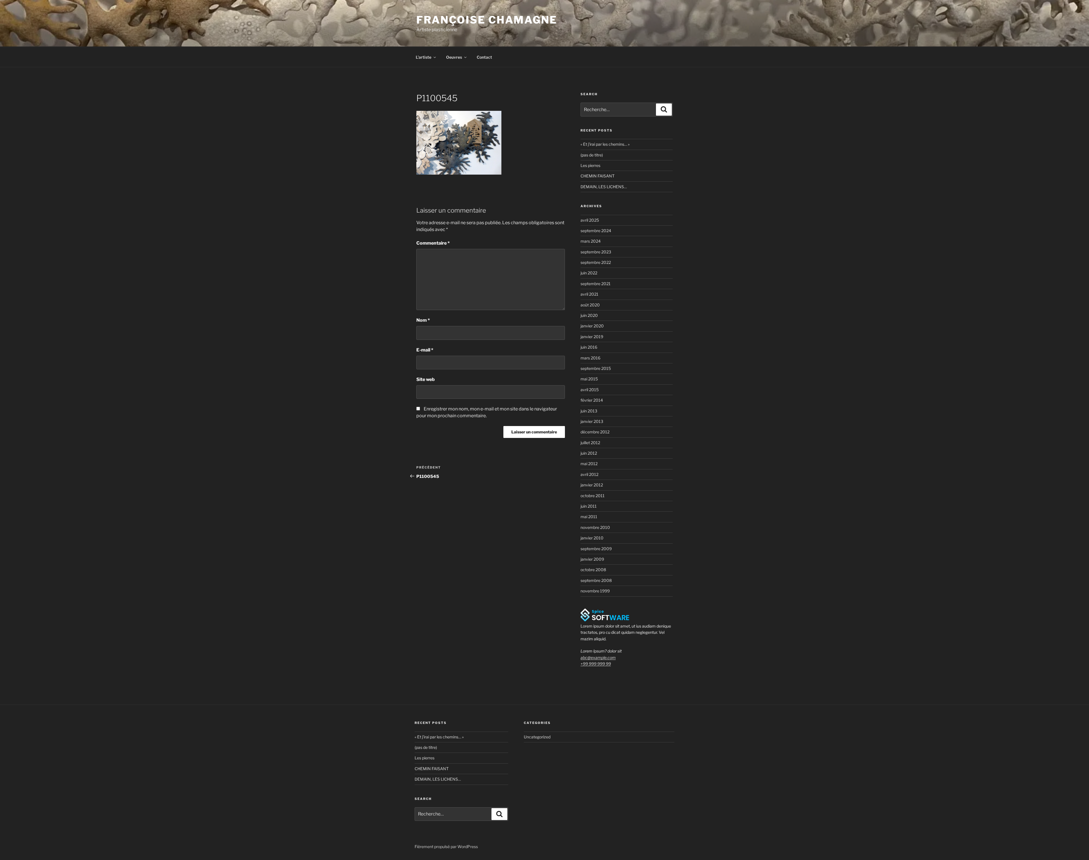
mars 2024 (591, 241)
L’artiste (423, 57)
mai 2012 (589, 463)
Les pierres (590, 165)
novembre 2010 (595, 527)
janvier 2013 (592, 421)
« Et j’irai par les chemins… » (605, 144)
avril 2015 (590, 389)
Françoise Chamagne (486, 20)
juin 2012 (589, 453)
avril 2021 (589, 294)
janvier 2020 (592, 325)
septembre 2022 (596, 262)
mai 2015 (589, 378)
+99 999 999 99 (596, 663)
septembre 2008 (596, 580)
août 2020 (590, 304)
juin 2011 (589, 506)
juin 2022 (589, 272)
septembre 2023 (596, 251)
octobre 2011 (593, 495)
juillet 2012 (590, 442)
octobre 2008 (593, 569)
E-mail (424, 350)
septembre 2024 (596, 230)
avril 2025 (590, 220)
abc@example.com (598, 657)
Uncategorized (537, 736)
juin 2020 (589, 315)
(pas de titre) (592, 154)
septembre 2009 (596, 548)
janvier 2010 (592, 537)
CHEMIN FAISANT (598, 175)
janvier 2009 (592, 559)
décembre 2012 (595, 431)
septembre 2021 (596, 283)
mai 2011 (589, 516)
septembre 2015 (596, 368)
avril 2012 (589, 474)
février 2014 (592, 400)
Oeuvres (454, 57)
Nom (423, 320)
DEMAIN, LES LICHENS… (604, 186)
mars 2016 (590, 357)
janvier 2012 (592, 484)
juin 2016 (589, 347)
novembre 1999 (595, 590)
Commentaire (433, 243)
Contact (484, 57)
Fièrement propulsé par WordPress (446, 846)
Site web (425, 379)
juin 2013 (589, 410)
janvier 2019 (592, 336)
